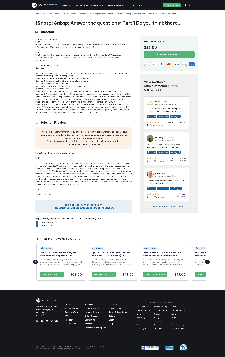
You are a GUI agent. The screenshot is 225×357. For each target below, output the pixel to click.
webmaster (51, 348)
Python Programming (144, 325)
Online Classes (91, 316)
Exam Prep (173, 188)
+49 (180, 188)
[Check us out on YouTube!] (56, 321)
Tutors (112, 316)
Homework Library (51, 14)
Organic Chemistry (143, 310)
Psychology (158, 321)
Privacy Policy (115, 308)
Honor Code (70, 323)
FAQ (67, 316)
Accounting (141, 317)
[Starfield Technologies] (150, 348)
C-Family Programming (162, 328)
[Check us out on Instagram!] (37, 321)
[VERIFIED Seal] (183, 347)
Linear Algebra (142, 328)
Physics (173, 307)
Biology (173, 317)
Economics (140, 314)
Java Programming (160, 307)
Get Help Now (171, 5)
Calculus (157, 314)
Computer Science (163, 116)
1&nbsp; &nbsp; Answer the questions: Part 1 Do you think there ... (148, 14)
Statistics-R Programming (180, 328)
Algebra (173, 314)
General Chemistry (177, 325)
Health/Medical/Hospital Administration (97, 14)
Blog (111, 323)
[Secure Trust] (169, 348)
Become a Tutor (72, 312)
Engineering (175, 321)
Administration (69, 14)
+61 (179, 116)
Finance (139, 321)
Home (38, 14)
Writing (156, 317)
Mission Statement (73, 308)
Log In (111, 320)
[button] (140, 5)
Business (173, 116)
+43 (179, 152)
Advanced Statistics (178, 310)
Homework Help (92, 308)
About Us (89, 304)
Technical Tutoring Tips (95, 327)
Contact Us (90, 320)
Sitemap (88, 323)
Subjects (113, 304)
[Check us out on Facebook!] (42, 321)
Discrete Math (159, 325)
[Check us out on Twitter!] (51, 321)
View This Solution (50, 274)
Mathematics (152, 116)
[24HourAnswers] (45, 5)
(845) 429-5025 (46, 315)
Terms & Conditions (118, 312)
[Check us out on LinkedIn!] (47, 321)
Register (69, 320)
